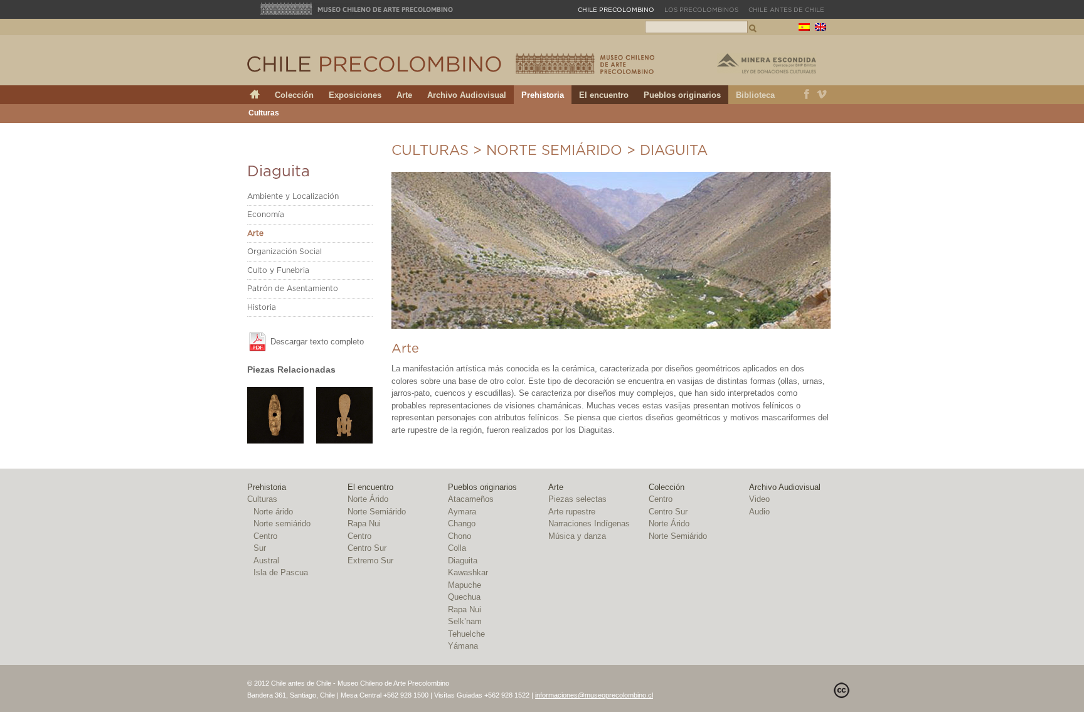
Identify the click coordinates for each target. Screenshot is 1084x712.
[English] (820, 28)
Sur (259, 548)
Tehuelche (466, 634)
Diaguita (462, 560)
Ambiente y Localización (293, 196)
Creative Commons (841, 690)
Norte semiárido (554, 150)
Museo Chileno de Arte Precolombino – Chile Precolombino (585, 63)
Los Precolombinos (701, 10)
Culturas (263, 113)
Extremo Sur (370, 560)
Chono (459, 536)
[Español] (804, 28)
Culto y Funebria (278, 270)
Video (759, 499)
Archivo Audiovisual (466, 95)
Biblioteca (755, 95)
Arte (404, 95)
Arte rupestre (571, 511)
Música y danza (577, 536)
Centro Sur (367, 548)
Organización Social (284, 251)
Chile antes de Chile (786, 10)
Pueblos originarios (682, 95)
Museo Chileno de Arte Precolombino (357, 9)
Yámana (463, 646)
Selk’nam (465, 621)
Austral (266, 560)
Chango (462, 523)
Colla (457, 548)
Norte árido (273, 511)
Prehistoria (542, 95)
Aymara (462, 511)
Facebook (807, 94)
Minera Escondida (766, 63)
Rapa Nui (364, 523)
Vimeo (822, 94)
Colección (294, 95)
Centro (265, 536)
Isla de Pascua (280, 572)
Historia (261, 307)
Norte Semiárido (377, 511)
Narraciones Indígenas (589, 523)
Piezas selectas (577, 499)
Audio (759, 511)
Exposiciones (355, 95)
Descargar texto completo (317, 341)
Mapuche (464, 585)
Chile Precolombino (375, 64)
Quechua (464, 597)
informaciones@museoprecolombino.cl (594, 695)
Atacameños (471, 499)
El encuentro (604, 95)
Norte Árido (368, 499)
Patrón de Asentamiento (292, 288)
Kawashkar (468, 572)
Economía (265, 214)
